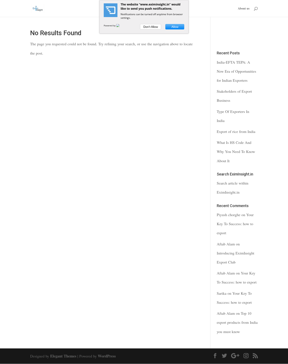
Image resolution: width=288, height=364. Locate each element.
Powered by (110, 25)
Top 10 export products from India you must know (237, 322)
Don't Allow (150, 26)
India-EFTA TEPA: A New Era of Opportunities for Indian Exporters (236, 71)
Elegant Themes (63, 356)
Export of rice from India (236, 131)
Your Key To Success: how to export (235, 223)
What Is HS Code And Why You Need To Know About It (236, 151)
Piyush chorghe (228, 214)
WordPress (107, 356)
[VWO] (120, 25)
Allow (174, 26)
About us (243, 9)
